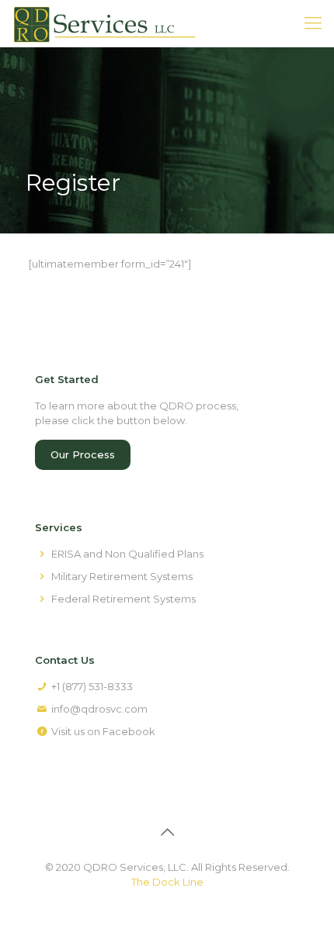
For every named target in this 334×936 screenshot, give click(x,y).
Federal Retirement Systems (123, 598)
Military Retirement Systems (122, 576)
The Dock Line (167, 882)
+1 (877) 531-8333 (92, 686)
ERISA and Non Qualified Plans (127, 553)
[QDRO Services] (104, 23)
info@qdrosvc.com (99, 709)
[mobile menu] (313, 23)
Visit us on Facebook (103, 731)
